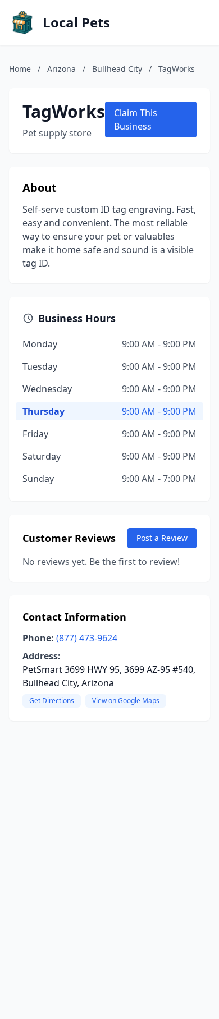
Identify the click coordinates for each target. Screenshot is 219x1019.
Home (20, 68)
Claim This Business (135, 119)
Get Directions (51, 700)
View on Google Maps (125, 700)
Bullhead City (117, 68)
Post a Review (162, 538)
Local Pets (76, 22)
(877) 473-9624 (86, 638)
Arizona (61, 68)
